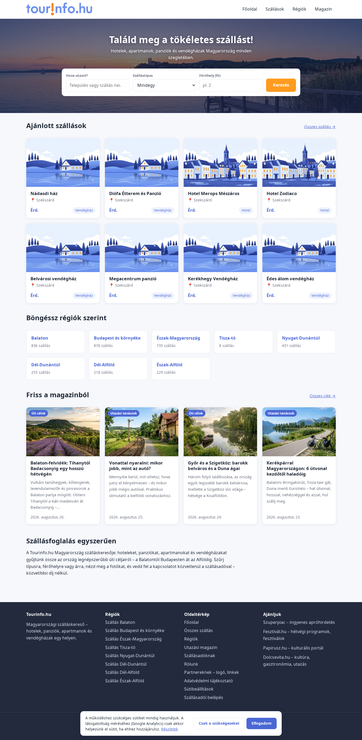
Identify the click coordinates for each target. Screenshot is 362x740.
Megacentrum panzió (132, 279)
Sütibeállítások (199, 689)
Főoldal (249, 9)
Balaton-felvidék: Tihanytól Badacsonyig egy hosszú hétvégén (60, 468)
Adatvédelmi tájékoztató (208, 681)
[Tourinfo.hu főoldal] (59, 9)
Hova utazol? (77, 75)
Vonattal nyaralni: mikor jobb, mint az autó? (136, 465)
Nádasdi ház (44, 193)
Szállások (275, 9)
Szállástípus (143, 75)
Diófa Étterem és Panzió (135, 193)
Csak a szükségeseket (219, 723)
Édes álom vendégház (290, 279)
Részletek (169, 729)
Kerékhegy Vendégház (213, 279)
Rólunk (191, 664)
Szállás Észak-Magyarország (133, 639)
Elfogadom (261, 723)
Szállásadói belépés (203, 697)
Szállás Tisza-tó (120, 647)
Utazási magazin (200, 647)
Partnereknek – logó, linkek (211, 672)
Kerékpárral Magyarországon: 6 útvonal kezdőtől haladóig (297, 468)
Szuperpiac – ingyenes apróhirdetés (299, 622)
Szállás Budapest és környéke (134, 630)
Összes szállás (198, 630)
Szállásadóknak (199, 655)
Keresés (281, 85)
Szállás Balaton (120, 622)
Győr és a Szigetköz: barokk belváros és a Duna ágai (218, 465)
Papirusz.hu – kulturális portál (293, 648)
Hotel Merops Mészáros (213, 193)
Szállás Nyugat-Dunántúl (129, 655)
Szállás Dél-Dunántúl (126, 664)
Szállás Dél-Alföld (122, 672)
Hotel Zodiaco (282, 193)
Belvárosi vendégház (53, 279)
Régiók (299, 9)
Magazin (323, 9)
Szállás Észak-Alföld (124, 681)
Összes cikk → (323, 395)
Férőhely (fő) (209, 75)
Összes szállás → (320, 126)
